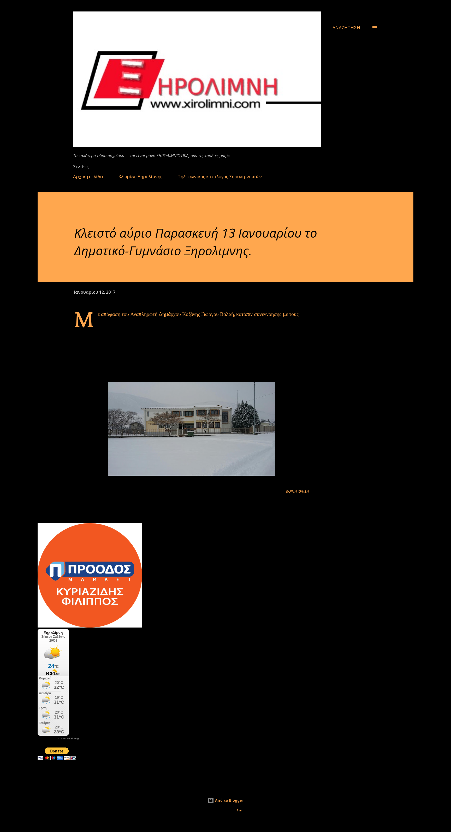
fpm (239, 810)
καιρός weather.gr (69, 738)
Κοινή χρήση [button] (297, 491)
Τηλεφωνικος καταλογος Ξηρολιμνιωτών (220, 176)
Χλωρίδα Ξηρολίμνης (140, 176)
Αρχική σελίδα (88, 176)
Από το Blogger (228, 800)
